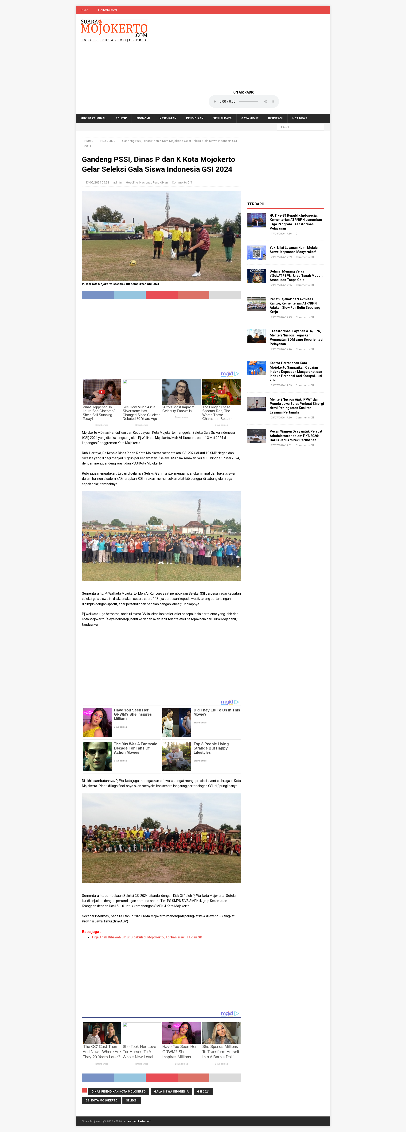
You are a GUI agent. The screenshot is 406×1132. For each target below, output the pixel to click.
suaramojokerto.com (137, 1121)
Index (84, 10)
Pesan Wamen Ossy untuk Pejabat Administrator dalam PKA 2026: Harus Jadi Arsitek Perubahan (296, 435)
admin (117, 182)
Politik (121, 118)
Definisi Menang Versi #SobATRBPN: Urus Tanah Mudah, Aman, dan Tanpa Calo (296, 275)
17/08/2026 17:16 (281, 233)
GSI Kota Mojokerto (101, 1100)
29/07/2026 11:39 (281, 385)
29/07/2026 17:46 (281, 349)
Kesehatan (168, 118)
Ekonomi (143, 118)
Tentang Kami (107, 10)
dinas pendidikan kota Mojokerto (119, 1091)
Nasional (145, 182)
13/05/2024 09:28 (97, 182)
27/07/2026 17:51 (281, 445)
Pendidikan (194, 118)
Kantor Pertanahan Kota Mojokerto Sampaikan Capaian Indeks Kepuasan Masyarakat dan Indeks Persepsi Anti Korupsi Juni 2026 (296, 371)
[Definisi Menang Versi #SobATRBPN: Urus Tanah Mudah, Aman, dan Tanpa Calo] (256, 276)
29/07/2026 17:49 (281, 317)
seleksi (131, 1100)
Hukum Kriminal (93, 118)
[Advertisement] (244, 52)
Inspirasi (275, 118)
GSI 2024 (203, 1091)
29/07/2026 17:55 (281, 285)
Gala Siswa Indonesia (171, 1091)
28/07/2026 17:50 (281, 417)
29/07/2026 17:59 (281, 257)
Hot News (299, 118)
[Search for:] (300, 127)
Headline (132, 182)
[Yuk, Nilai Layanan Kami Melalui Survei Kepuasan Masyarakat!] (256, 253)
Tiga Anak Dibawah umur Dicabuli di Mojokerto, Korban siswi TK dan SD (146, 937)
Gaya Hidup (249, 118)
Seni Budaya (222, 118)
